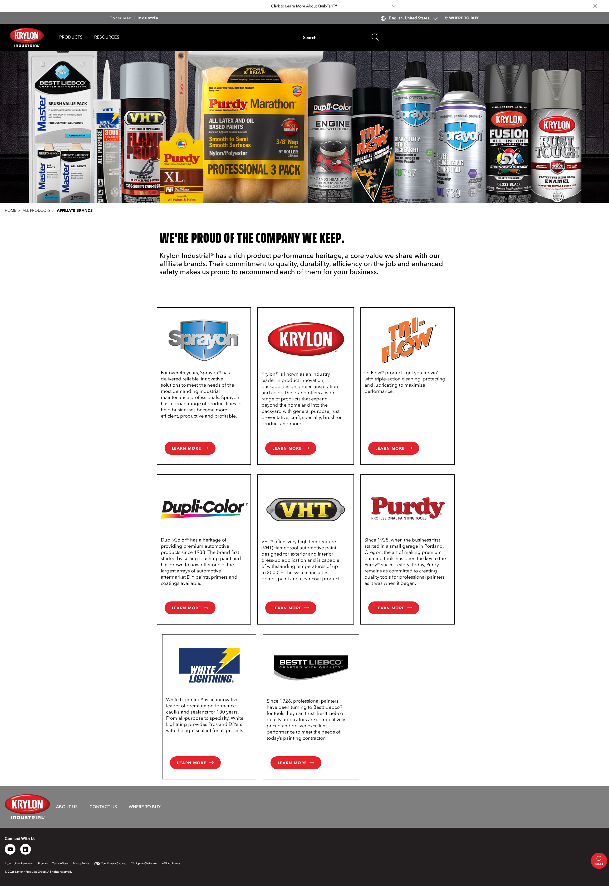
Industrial (149, 17)
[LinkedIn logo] (25, 849)
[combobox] (336, 37)
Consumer (120, 17)
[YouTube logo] (10, 849)
